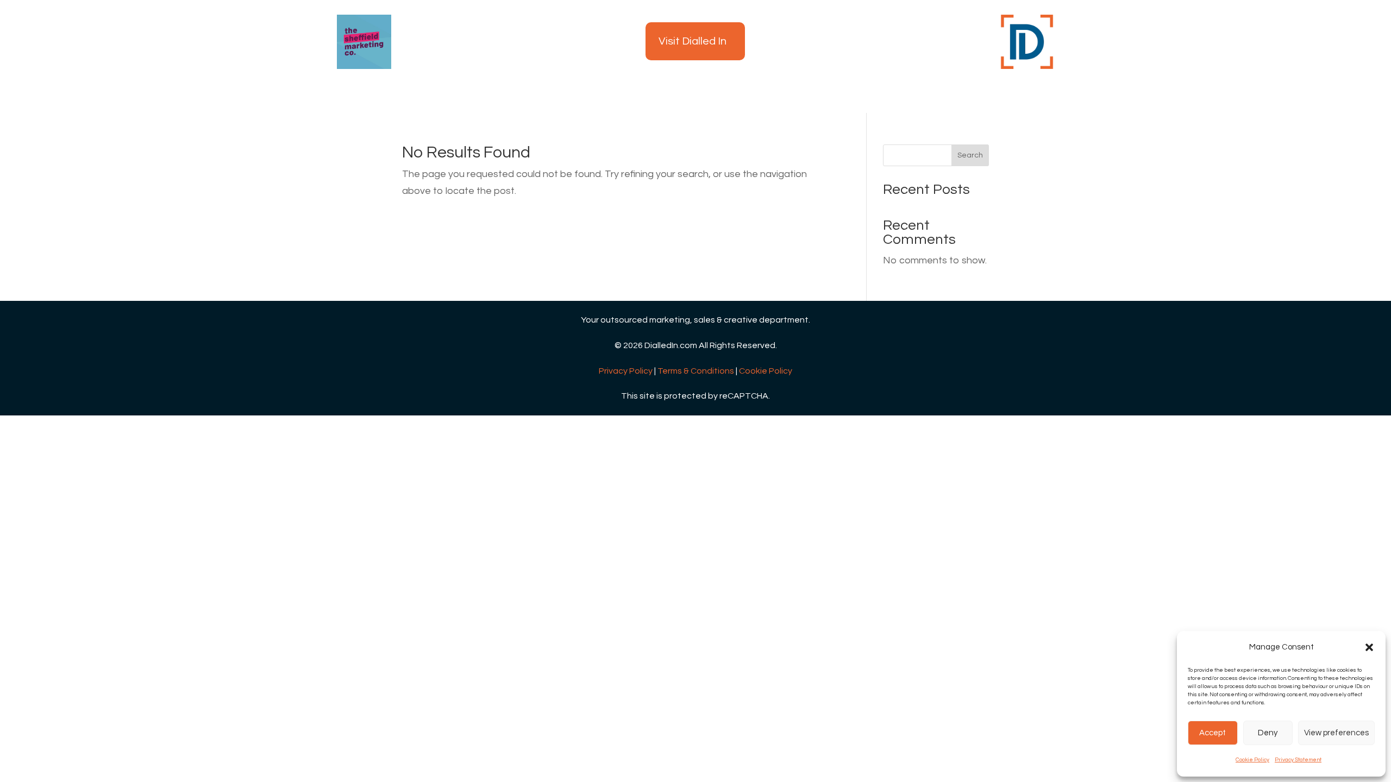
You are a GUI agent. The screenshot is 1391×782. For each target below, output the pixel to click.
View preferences (1336, 733)
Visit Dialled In (692, 41)
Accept (1212, 733)
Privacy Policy (626, 371)
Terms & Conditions (695, 371)
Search (970, 155)
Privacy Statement (1298, 759)
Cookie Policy (1252, 759)
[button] (1369, 647)
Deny (1267, 733)
